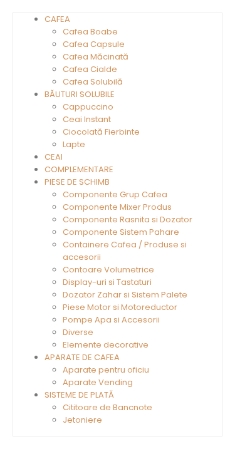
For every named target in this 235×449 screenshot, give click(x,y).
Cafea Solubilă (93, 82)
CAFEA (57, 19)
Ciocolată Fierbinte (101, 132)
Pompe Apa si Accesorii (111, 320)
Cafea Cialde (90, 69)
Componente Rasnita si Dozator (127, 219)
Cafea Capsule (94, 44)
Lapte (74, 144)
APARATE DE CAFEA (82, 357)
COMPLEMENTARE (78, 169)
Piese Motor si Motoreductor (120, 307)
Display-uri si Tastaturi (107, 282)
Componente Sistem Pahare (121, 232)
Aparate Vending (98, 382)
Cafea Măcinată (95, 57)
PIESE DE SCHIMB (77, 182)
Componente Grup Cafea (115, 194)
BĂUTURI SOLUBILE (79, 94)
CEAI (53, 157)
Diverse (78, 332)
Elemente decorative (106, 345)
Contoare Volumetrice (108, 270)
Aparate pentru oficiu (106, 370)
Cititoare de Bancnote (107, 407)
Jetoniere (82, 420)
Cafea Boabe (90, 32)
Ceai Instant (87, 119)
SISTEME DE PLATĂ (79, 395)
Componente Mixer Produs (117, 207)
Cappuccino (88, 107)
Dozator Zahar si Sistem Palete (125, 295)
